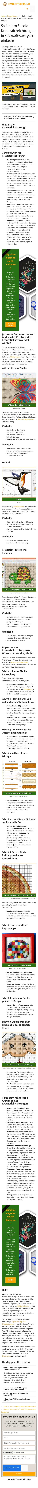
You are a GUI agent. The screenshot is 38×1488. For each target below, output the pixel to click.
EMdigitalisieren (23, 1306)
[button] (33, 117)
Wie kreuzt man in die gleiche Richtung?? (16, 1394)
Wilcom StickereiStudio (19, 662)
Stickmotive (6, 1356)
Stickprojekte (15, 357)
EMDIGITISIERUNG (19, 4)
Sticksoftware (12, 16)
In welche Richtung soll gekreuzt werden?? (17, 1400)
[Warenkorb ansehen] (27, 9)
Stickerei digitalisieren (26, 419)
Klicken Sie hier (10, 324)
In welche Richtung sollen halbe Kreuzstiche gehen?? (16, 1368)
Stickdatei (27, 689)
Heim (3, 16)
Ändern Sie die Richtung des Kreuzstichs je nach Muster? (15, 1388)
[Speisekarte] (32, 9)
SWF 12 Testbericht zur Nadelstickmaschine (20, 1406)
